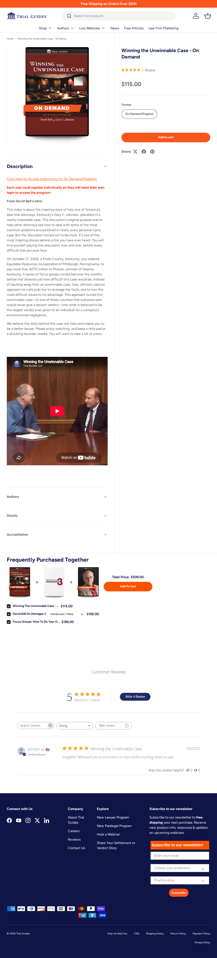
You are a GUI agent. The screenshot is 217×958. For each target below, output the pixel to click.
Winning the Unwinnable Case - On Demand (43, 38)
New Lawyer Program (113, 817)
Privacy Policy (202, 942)
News (114, 28)
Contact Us (76, 848)
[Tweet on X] (135, 151)
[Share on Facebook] (144, 151)
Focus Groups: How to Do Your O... (36, 621)
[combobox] (119, 15)
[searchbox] (31, 725)
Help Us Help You (117, 933)
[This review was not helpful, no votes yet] (195, 770)
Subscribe (178, 892)
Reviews (74, 839)
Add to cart (166, 137)
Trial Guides (23, 933)
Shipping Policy (155, 933)
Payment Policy (201, 933)
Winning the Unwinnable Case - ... (35, 606)
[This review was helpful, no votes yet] (187, 770)
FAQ (136, 933)
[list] (57, 95)
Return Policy (178, 933)
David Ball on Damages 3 (29, 614)
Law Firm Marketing (163, 28)
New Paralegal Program (114, 826)
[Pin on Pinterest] (152, 151)
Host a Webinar (108, 834)
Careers (73, 831)
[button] (207, 15)
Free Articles (133, 28)
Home (10, 38)
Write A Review (135, 697)
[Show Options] (202, 868)
